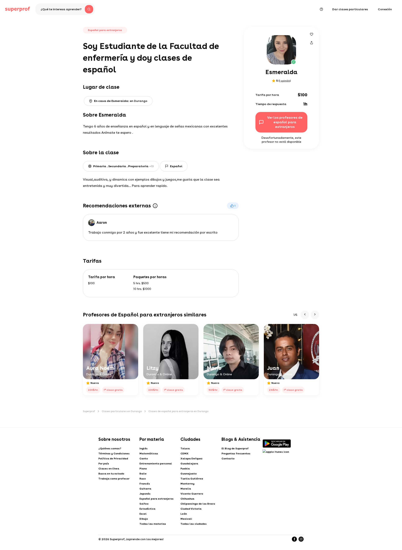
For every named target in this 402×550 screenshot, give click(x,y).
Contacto (228, 458)
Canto (143, 458)
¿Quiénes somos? (109, 448)
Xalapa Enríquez (191, 458)
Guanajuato (188, 473)
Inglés (143, 448)
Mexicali (186, 518)
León (183, 513)
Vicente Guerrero (191, 493)
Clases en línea (108, 468)
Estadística (147, 508)
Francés (144, 483)
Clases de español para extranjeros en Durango (178, 411)
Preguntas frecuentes (236, 453)
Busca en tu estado (111, 473)
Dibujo (143, 518)
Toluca (185, 448)
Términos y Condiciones (114, 453)
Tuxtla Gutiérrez (191, 478)
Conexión (385, 9)
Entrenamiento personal (155, 463)
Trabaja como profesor (113, 478)
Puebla (185, 468)
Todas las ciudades (193, 523)
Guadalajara (189, 463)
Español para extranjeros (156, 498)
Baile (143, 473)
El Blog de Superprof (235, 448)
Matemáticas (148, 453)
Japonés (145, 493)
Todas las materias (152, 523)
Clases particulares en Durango (122, 411)
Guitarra (145, 488)
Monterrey (187, 483)
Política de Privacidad (113, 458)
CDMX (184, 453)
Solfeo (143, 503)
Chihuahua (187, 498)
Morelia (185, 488)
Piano (143, 468)
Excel (143, 513)
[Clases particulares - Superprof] (17, 9)
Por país (103, 463)
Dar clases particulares (350, 9)
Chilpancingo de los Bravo (197, 503)
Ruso (142, 478)
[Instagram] (301, 539)
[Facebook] (294, 539)
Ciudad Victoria (190, 508)
